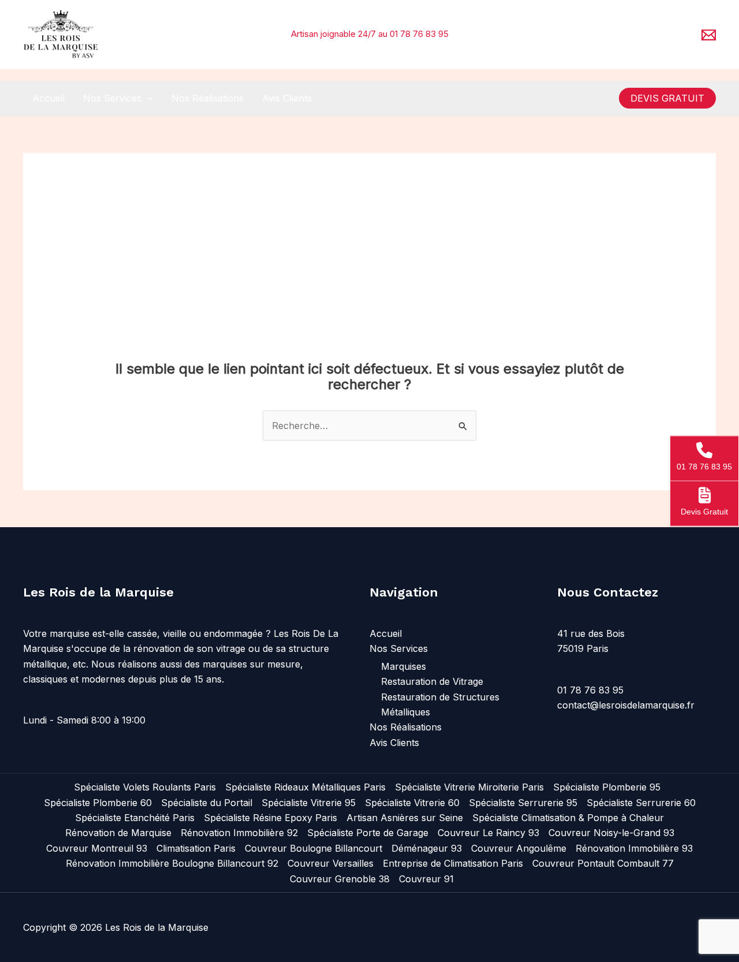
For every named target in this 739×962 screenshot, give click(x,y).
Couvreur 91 (426, 879)
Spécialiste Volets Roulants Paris (145, 787)
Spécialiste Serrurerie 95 (523, 802)
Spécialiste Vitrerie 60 (412, 802)
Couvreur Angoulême (518, 848)
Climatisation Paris (196, 848)
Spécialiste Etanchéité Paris (135, 817)
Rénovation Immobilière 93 (634, 848)
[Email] (708, 35)
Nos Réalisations (207, 98)
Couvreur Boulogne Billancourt (313, 848)
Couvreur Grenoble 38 (340, 879)
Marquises (403, 666)
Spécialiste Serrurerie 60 (641, 802)
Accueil (48, 98)
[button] (147, 98)
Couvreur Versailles (331, 863)
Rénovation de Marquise (118, 832)
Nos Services (112, 98)
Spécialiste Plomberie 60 (98, 802)
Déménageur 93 (426, 848)
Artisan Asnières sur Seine (404, 817)
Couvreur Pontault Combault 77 (603, 863)
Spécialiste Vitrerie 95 (309, 802)
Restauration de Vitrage (432, 681)
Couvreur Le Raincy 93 (488, 832)
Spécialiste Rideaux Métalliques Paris (305, 787)
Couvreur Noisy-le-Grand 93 (611, 832)
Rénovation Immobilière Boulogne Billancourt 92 (172, 863)
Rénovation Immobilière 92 (239, 832)
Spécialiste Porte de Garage (367, 832)
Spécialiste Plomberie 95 (606, 787)
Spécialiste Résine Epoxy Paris (270, 817)
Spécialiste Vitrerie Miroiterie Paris (469, 787)
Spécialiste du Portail (206, 802)
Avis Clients (287, 98)
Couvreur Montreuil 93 (96, 848)
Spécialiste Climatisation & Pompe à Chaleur (568, 817)
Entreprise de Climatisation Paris (453, 863)
